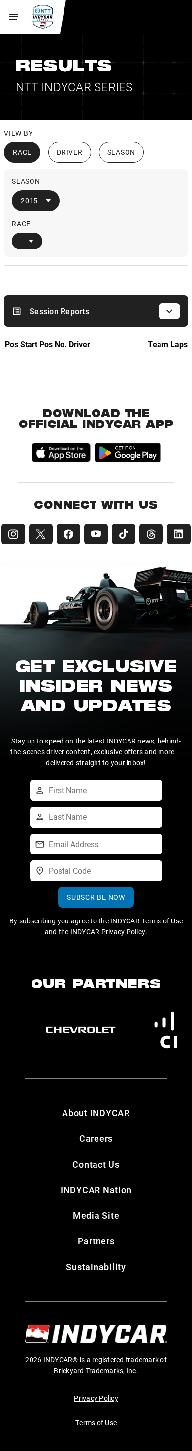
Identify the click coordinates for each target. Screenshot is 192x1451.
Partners (96, 1241)
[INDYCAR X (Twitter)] (41, 534)
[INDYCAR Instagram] (13, 534)
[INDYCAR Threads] (151, 534)
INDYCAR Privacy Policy (108, 931)
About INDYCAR (96, 1113)
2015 (29, 200)
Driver (70, 152)
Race (22, 152)
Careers (96, 1138)
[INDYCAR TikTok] (123, 534)
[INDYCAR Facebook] (68, 534)
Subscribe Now (96, 897)
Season (121, 152)
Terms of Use (96, 1422)
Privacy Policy (96, 1398)
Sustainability (96, 1267)
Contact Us (96, 1164)
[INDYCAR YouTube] (96, 534)
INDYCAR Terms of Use (146, 920)
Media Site (96, 1215)
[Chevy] (80, 1030)
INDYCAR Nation (96, 1190)
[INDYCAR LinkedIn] (179, 534)
